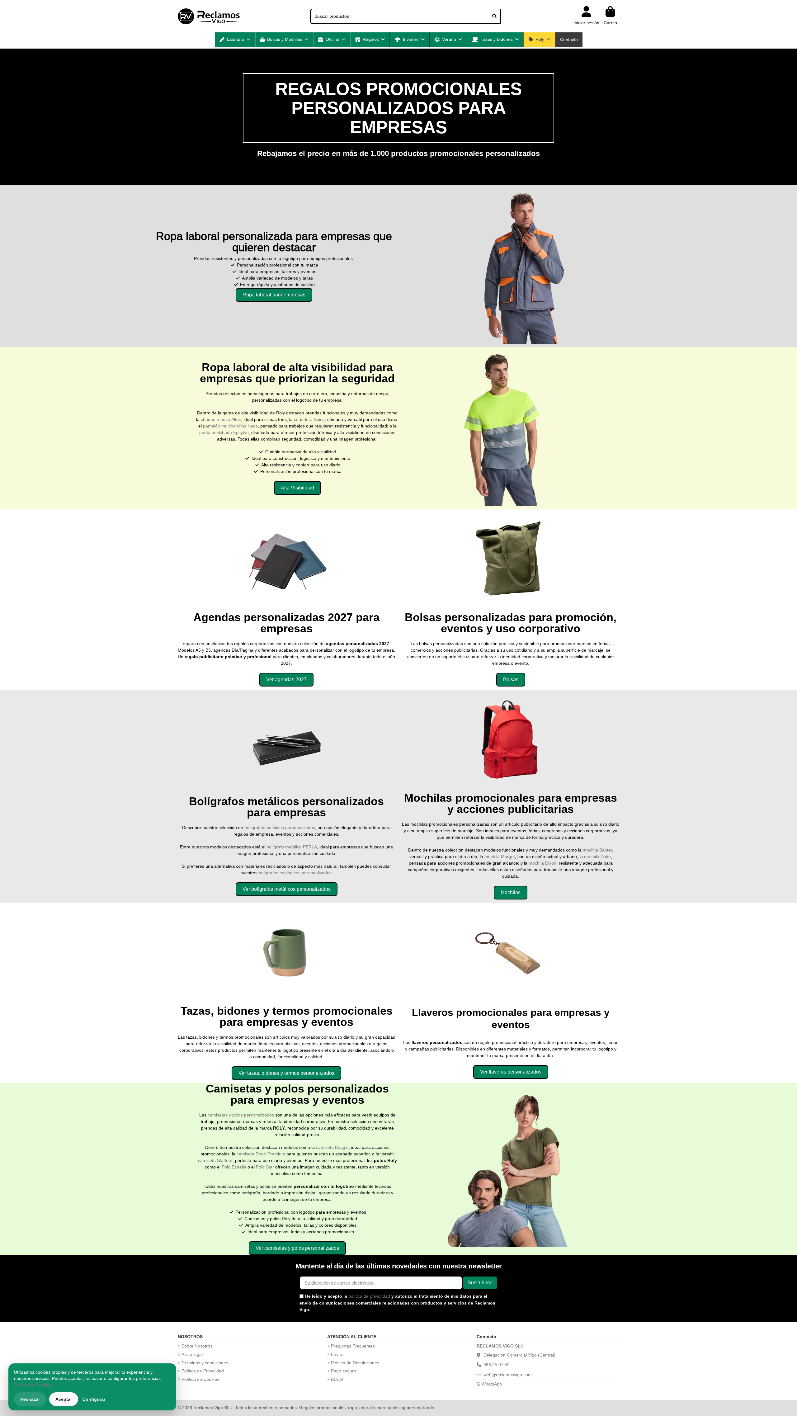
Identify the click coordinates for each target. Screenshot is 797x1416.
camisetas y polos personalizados (241, 1114)
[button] (235, 39)
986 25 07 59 (496, 1364)
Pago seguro (343, 1370)
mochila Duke (597, 856)
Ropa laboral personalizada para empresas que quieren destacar (274, 242)
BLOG (337, 1379)
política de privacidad (369, 1296)
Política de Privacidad (203, 1370)
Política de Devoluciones (355, 1362)
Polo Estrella (234, 1166)
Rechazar (30, 1399)
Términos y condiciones (205, 1362)
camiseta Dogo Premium (261, 1153)
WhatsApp (491, 1383)
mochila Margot (499, 856)
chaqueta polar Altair (221, 419)
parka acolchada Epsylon (224, 432)
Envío (336, 1354)
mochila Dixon (542, 863)
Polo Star (265, 1166)
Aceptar (63, 1399)
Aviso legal (192, 1354)
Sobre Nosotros (197, 1345)
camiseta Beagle (332, 1147)
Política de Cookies (200, 1379)
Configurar (94, 1399)
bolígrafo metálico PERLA (291, 846)
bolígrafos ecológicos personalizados (295, 872)
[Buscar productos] (494, 16)
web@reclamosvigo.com (507, 1374)
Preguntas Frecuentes (353, 1345)
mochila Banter (597, 849)
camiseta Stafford (215, 1160)
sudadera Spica (309, 419)
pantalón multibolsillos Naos (230, 425)
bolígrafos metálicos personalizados (279, 827)
